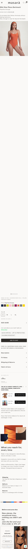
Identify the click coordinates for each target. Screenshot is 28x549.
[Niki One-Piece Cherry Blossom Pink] (10, 305)
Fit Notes (4, 357)
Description (5, 353)
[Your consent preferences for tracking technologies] (25, 546)
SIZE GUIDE (5, 323)
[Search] (23, 2)
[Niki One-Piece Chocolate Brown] (5, 305)
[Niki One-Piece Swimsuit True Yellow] (24, 305)
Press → (4, 381)
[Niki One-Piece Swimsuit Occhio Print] (2, 308)
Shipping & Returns (8, 362)
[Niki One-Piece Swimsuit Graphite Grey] (21, 305)
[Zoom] (14, 38)
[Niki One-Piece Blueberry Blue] (2, 305)
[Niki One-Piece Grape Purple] (16, 305)
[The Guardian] (3, 378)
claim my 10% (7, 541)
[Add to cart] (14, 340)
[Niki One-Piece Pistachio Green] (7, 305)
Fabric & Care (6, 367)
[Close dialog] (26, 526)
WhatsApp (4, 329)
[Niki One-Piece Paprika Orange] (18, 305)
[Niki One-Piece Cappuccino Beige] (13, 305)
